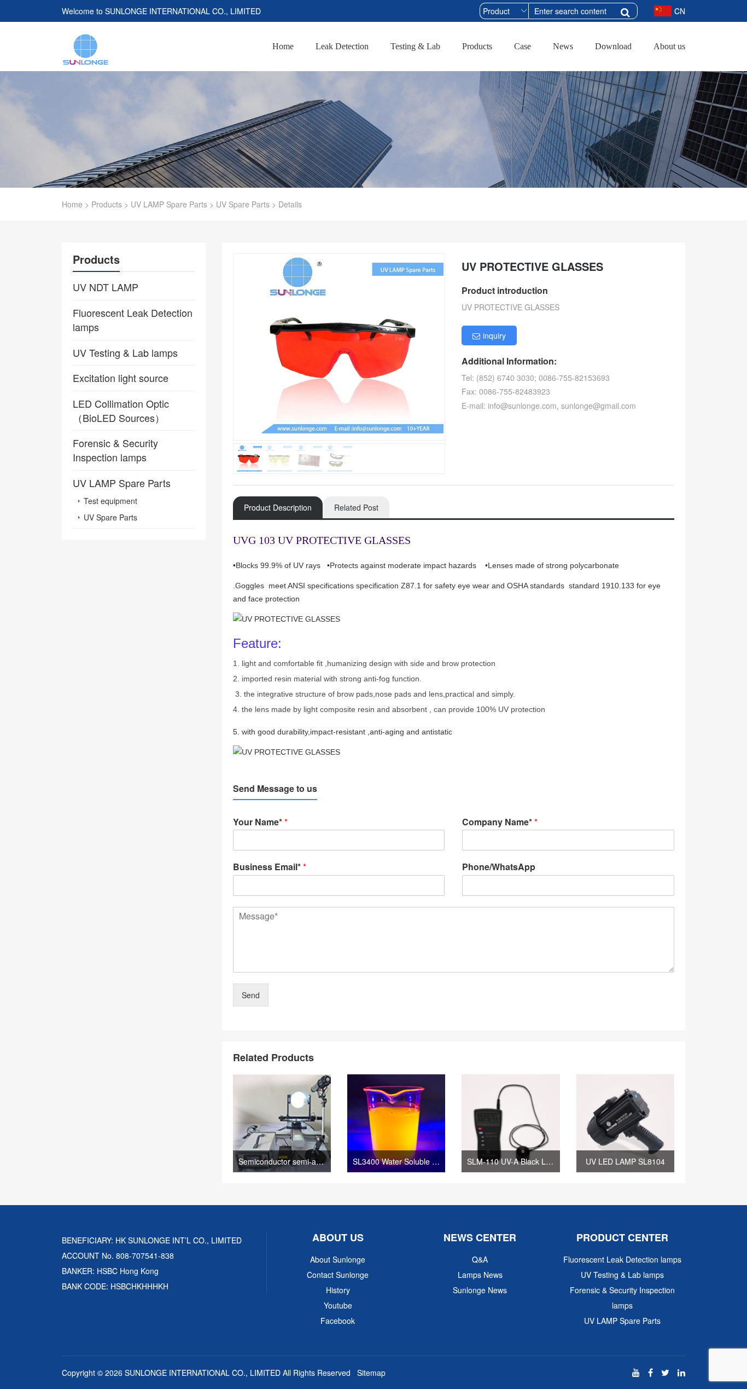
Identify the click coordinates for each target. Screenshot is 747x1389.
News (563, 46)
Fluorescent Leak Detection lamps (622, 1259)
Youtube (338, 1305)
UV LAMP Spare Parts (169, 204)
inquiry (494, 335)
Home (283, 46)
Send (251, 994)
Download (613, 46)
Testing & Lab (415, 46)
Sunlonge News (480, 1289)
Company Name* (500, 822)
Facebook (337, 1320)
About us (669, 46)
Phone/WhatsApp (498, 867)
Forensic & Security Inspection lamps (622, 1297)
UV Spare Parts (243, 204)
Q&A (480, 1259)
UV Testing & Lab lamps (622, 1274)
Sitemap (371, 1372)
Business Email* (269, 867)
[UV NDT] (86, 47)
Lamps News (480, 1274)
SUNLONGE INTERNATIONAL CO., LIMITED (203, 1372)
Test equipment (110, 500)
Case (522, 46)
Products (477, 46)
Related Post (356, 507)
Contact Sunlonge (338, 1274)
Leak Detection (342, 46)
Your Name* (260, 822)
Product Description (278, 507)
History (338, 1289)
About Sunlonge (337, 1259)
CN (679, 10)
